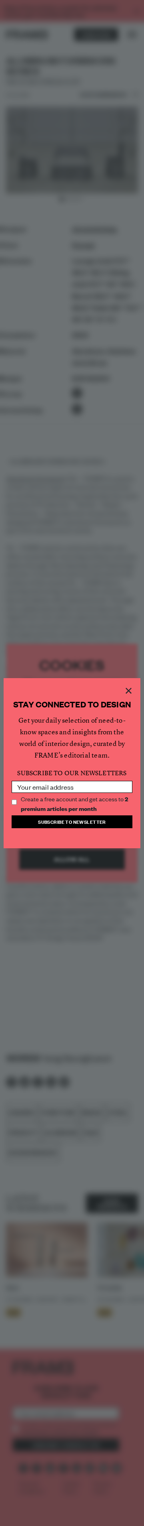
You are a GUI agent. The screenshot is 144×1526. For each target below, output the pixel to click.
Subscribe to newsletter (72, 821)
